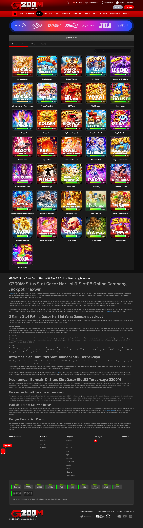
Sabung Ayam (115, 13)
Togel (21, 13)
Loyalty (42, 444)
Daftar (129, 7)
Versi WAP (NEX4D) (126, 2)
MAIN (24, 66)
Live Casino (48, 13)
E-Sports (103, 13)
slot (43, 338)
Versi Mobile (108, 2)
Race (57, 13)
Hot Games (30, 13)
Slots (39, 13)
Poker (95, 13)
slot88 (57, 372)
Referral (43, 448)
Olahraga (66, 13)
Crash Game (77, 13)
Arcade (87, 13)
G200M (11, 293)
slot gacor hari (110, 410)
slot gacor (108, 311)
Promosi (126, 13)
